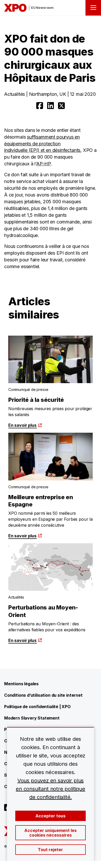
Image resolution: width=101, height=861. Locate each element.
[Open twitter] (61, 105)
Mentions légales (21, 683)
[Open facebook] (39, 105)
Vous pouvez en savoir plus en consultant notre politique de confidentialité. (50, 788)
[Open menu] (93, 8)
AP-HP (43, 163)
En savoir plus (22, 425)
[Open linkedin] (50, 105)
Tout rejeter (50, 849)
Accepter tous (50, 815)
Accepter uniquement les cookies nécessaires (50, 833)
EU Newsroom (42, 8)
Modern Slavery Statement (32, 718)
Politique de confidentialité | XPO (37, 706)
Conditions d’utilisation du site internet (43, 695)
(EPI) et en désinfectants (53, 150)
